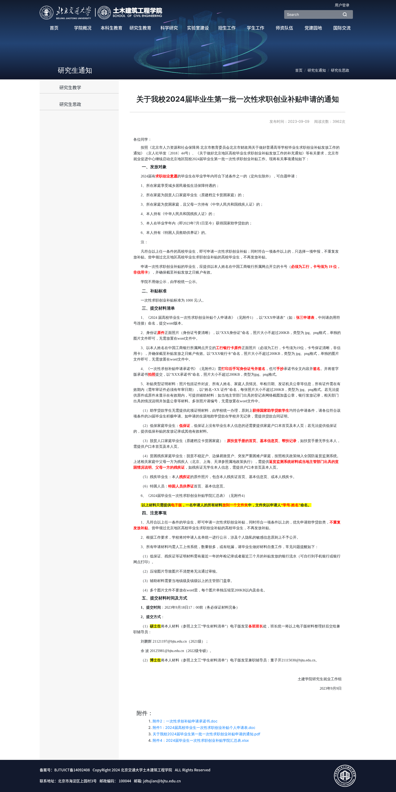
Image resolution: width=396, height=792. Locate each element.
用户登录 (342, 5)
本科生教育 (111, 28)
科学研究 (169, 28)
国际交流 (342, 28)
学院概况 (82, 28)
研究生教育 (140, 28)
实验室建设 (198, 28)
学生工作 (255, 28)
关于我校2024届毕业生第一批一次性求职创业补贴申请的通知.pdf (206, 734)
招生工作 (227, 28)
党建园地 (313, 28)
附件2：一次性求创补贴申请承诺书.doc (185, 721)
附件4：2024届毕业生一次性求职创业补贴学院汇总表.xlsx (201, 740)
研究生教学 (70, 87)
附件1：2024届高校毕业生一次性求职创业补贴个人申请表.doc (204, 727)
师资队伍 (284, 28)
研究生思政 (70, 104)
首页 (54, 28)
